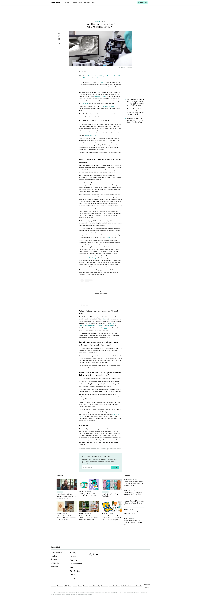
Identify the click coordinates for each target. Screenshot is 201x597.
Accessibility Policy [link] (94, 586)
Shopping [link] (87, 2)
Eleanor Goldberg (99, 75)
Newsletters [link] (56, 566)
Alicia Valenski (96, 77)
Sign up (115, 467)
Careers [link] (75, 586)
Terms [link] (80, 586)
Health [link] (75, 2)
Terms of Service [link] (86, 594)
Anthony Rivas (86, 77)
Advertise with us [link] (114, 586)
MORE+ (93, 2)
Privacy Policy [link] (77, 594)
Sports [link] (81, 2)
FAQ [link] (65, 586)
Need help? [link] (147, 584)
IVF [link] (80, 138)
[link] (55, 2)
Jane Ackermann (90, 75)
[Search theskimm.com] (149, 2)
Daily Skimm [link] (65, 2)
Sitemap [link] (146, 587)
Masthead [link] (60, 586)
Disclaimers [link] (104, 586)
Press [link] (69, 586)
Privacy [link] (85, 586)
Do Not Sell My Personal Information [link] (131, 586)
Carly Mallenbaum (109, 75)
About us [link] (53, 586)
